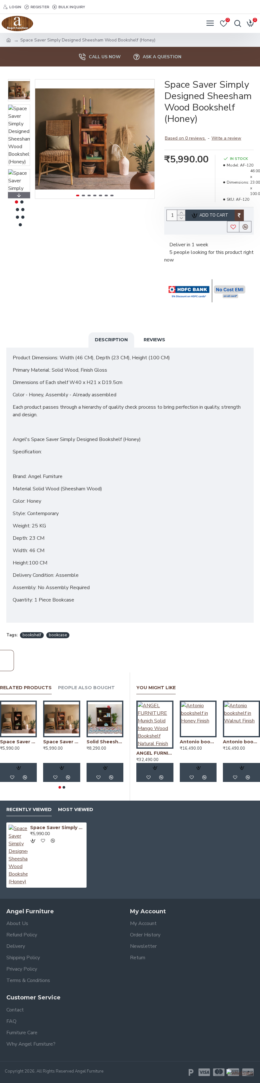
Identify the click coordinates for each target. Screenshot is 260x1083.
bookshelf (32, 635)
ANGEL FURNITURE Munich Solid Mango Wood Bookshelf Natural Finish (154, 753)
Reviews (154, 340)
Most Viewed (75, 809)
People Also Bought (86, 687)
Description (111, 340)
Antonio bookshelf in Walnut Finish (241, 742)
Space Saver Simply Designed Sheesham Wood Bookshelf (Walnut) (18, 742)
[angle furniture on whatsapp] (240, 1073)
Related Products (26, 687)
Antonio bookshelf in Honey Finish (198, 742)
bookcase (58, 635)
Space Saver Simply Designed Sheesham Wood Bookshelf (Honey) (61, 742)
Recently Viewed (29, 809)
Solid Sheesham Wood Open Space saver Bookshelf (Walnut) (105, 742)
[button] (41, 139)
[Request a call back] (7, 660)
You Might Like (156, 687)
